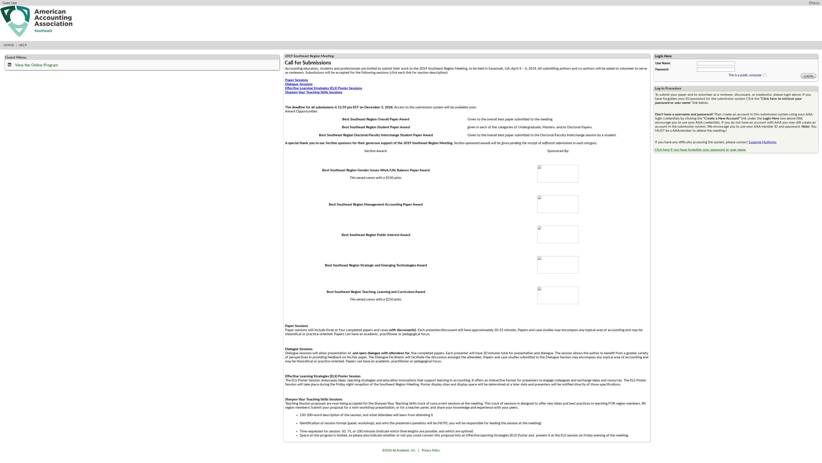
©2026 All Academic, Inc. (399, 450)
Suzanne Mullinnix (762, 142)
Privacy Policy (431, 450)
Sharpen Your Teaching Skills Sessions (313, 92)
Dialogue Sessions (299, 84)
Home (9, 45)
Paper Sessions (296, 80)
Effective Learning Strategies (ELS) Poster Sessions (323, 88)
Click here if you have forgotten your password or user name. (700, 149)
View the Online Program (36, 65)
